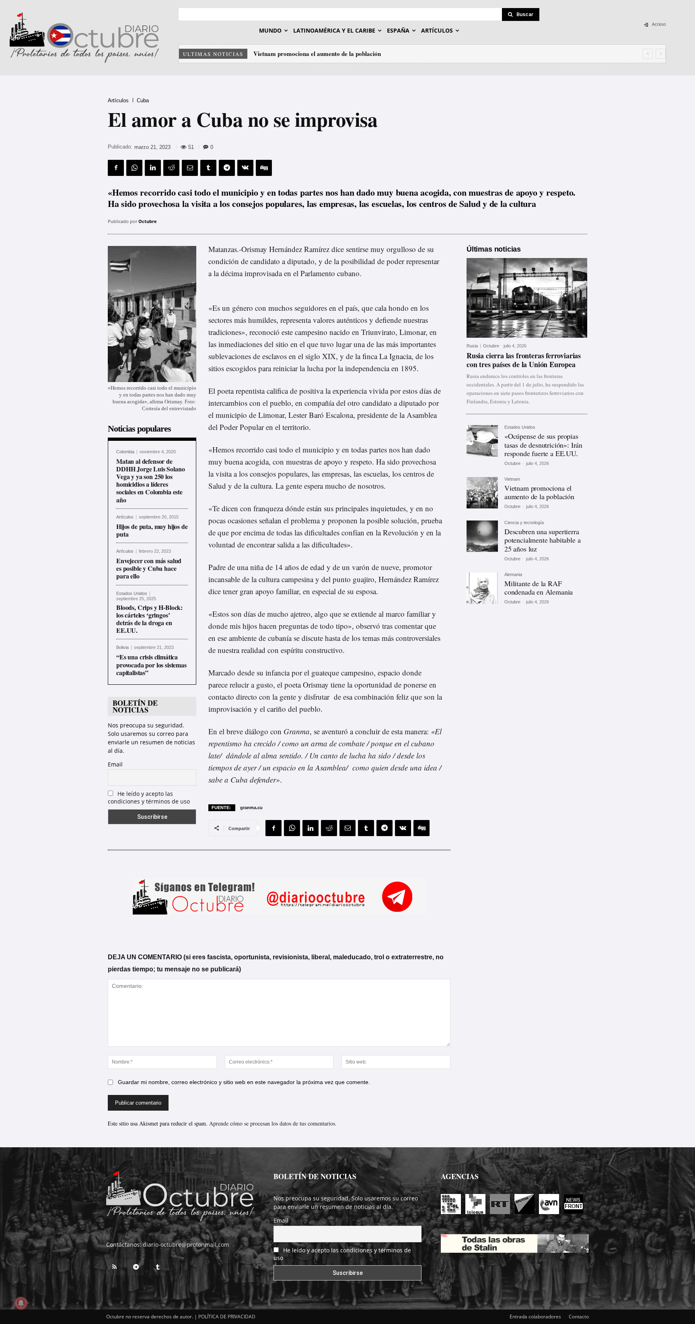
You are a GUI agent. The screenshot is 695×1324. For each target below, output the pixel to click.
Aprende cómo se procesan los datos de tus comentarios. (273, 1123)
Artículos (118, 100)
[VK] (245, 168)
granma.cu (251, 807)
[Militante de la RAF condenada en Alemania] (482, 588)
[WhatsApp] (134, 168)
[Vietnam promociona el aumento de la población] (482, 492)
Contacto (579, 1316)
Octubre (147, 221)
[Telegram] (227, 168)
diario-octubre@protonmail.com (186, 1244)
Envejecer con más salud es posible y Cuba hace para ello (148, 568)
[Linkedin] (153, 168)
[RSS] (114, 1267)
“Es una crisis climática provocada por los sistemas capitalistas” (151, 664)
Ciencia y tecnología (524, 523)
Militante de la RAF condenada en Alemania (538, 587)
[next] (661, 54)
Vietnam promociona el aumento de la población (539, 492)
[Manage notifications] (20, 1303)
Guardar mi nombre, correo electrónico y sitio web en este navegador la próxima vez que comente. (244, 1082)
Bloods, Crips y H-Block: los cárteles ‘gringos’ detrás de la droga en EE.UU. (149, 619)
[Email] (190, 168)
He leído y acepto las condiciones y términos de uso (149, 797)
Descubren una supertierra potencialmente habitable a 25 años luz (340, 53)
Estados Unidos (131, 593)
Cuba (143, 100)
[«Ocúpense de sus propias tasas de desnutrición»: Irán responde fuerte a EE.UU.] (482, 440)
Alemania (513, 574)
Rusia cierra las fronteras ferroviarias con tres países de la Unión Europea (524, 360)
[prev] (648, 54)
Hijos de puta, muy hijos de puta (152, 530)
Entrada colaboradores (535, 1316)
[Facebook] (116, 168)
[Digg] (264, 168)
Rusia (472, 346)
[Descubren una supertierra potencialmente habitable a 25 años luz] (482, 536)
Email (115, 764)
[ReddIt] (171, 168)
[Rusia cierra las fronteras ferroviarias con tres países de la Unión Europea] (527, 298)
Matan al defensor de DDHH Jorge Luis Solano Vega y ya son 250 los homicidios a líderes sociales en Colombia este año (150, 480)
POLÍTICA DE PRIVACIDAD (226, 1316)
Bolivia (122, 647)
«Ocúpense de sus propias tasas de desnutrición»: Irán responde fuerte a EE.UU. (543, 444)
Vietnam (512, 479)
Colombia (125, 452)
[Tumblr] (208, 168)
